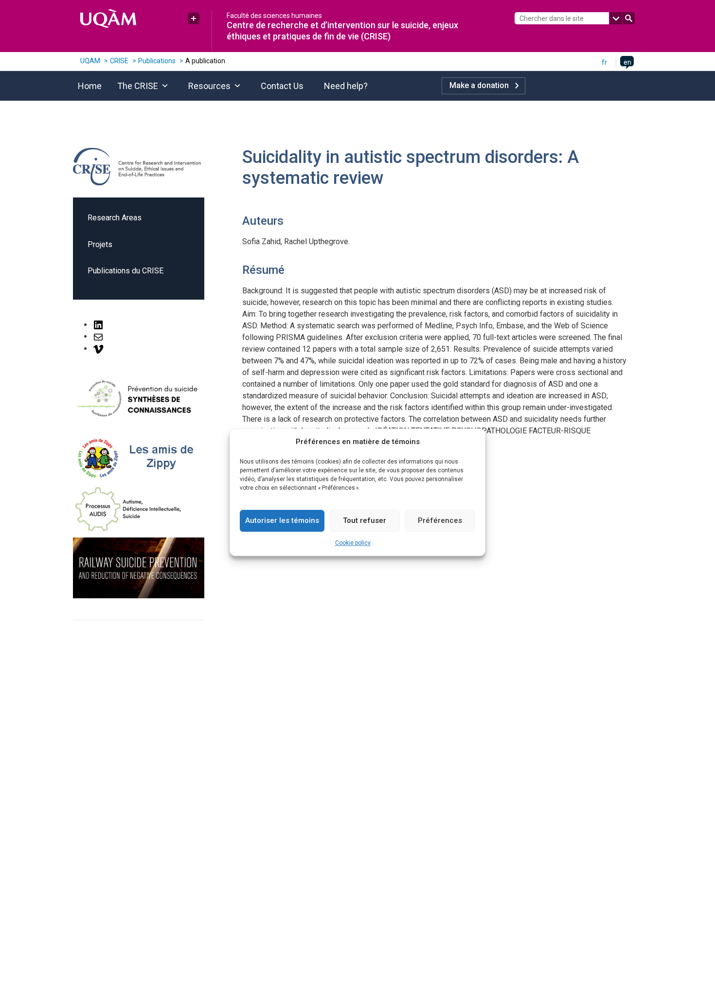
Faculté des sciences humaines (274, 15)
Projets (100, 244)
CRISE (119, 61)
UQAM (90, 61)
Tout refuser (364, 520)
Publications (157, 61)
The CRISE (137, 86)
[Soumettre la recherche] (629, 18)
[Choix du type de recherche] (616, 18)
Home (90, 86)
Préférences (440, 520)
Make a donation (479, 85)
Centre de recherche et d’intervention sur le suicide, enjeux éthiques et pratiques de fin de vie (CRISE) (342, 30)
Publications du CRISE (125, 270)
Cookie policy (353, 542)
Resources (209, 86)
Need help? (346, 86)
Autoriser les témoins (282, 520)
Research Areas (115, 217)
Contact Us (282, 86)
